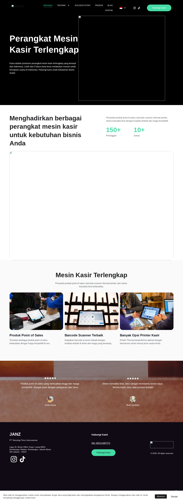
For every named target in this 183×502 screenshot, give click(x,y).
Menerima (161, 496)
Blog (110, 5)
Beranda (48, 5)
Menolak (174, 496)
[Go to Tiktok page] (139, 8)
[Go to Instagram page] (135, 8)
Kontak (109, 10)
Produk (99, 5)
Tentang (61, 5)
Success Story (83, 5)
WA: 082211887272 (101, 443)
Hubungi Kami (159, 8)
